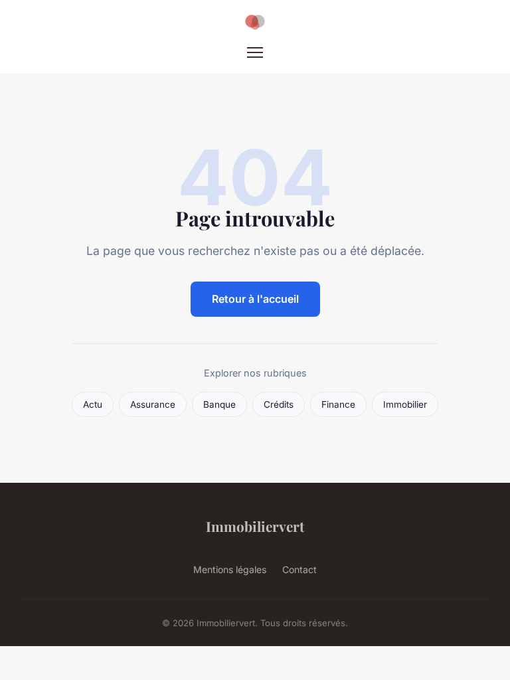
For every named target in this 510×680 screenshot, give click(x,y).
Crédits (279, 404)
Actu (92, 404)
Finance (338, 404)
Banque (219, 404)
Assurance (152, 404)
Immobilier (405, 404)
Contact (299, 569)
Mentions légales (229, 569)
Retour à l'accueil (255, 298)
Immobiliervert (255, 526)
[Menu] (255, 52)
